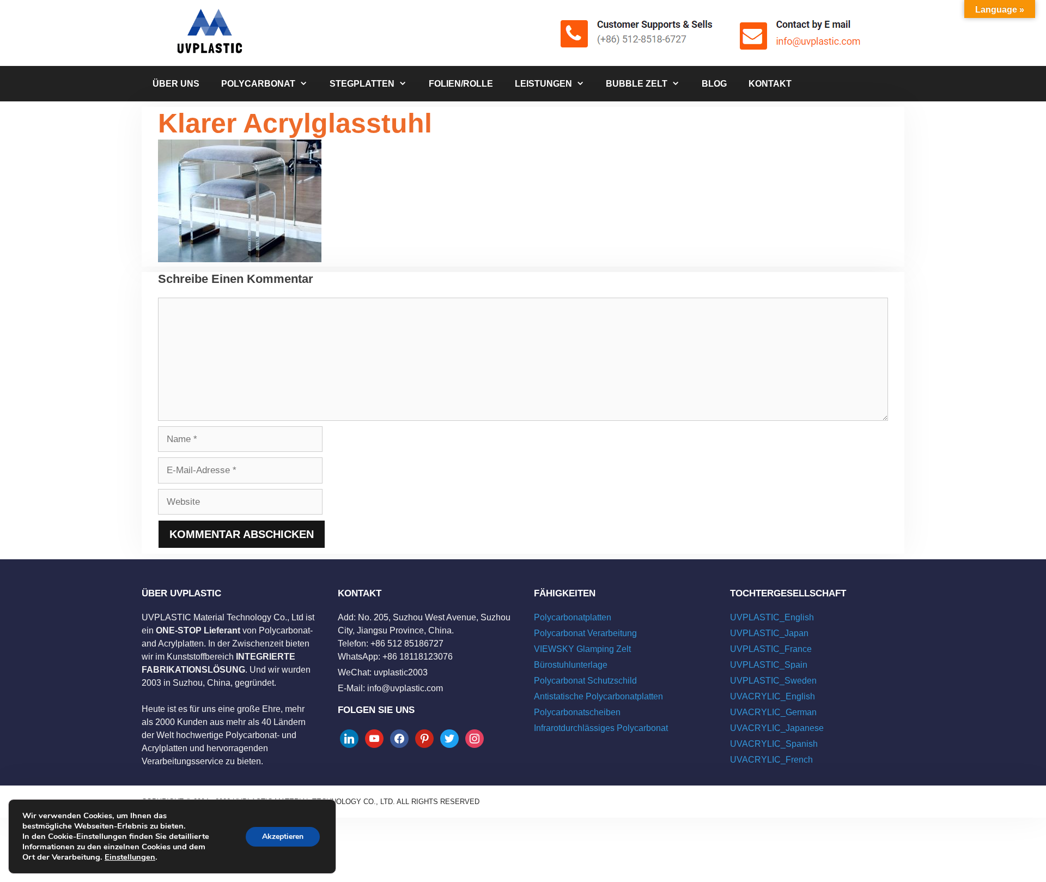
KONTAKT (770, 83)
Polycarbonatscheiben (577, 712)
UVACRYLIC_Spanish (774, 743)
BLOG (714, 83)
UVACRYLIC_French (771, 759)
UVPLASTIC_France (771, 649)
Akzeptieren (282, 836)
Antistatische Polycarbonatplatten (598, 696)
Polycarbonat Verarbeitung (585, 633)
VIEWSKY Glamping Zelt (582, 649)
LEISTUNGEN (543, 83)
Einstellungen (130, 857)
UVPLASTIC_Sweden (773, 680)
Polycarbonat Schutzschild (585, 680)
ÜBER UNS (176, 83)
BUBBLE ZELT (636, 83)
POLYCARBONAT (258, 83)
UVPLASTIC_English (772, 617)
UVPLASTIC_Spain (768, 664)
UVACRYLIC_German (773, 712)
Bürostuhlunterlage (570, 664)
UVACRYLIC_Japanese (777, 728)
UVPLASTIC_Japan (769, 633)
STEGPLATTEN (362, 83)
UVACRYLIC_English (772, 696)
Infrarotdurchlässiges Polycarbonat (601, 728)
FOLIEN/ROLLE (461, 83)
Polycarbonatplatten (572, 617)
